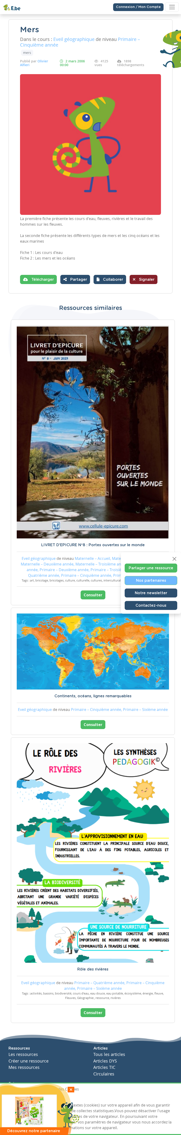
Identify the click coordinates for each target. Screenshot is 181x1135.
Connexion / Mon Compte (138, 7)
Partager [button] (78, 279)
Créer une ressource (28, 1061)
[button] (110, 279)
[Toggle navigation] (172, 7)
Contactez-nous (151, 605)
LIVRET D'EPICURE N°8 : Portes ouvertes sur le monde (93, 545)
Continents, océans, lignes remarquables (93, 696)
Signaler (146, 279)
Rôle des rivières (92, 969)
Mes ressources (24, 1067)
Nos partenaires (151, 580)
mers (27, 52)
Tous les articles (109, 1054)
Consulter (93, 595)
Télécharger (42, 279)
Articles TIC (104, 1067)
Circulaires (103, 1074)
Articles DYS (105, 1061)
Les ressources (23, 1054)
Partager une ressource (151, 568)
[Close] (174, 558)
